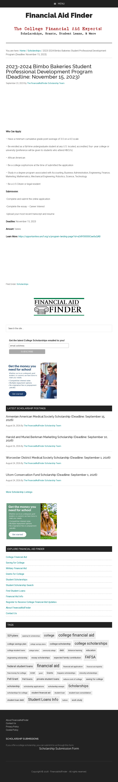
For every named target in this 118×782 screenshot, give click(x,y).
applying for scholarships (31, 636)
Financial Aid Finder (59, 15)
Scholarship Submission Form (59, 748)
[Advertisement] (59, 109)
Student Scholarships (16, 579)
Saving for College (15, 562)
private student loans (48, 679)
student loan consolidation (80, 693)
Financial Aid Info (14, 596)
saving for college (94, 679)
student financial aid (41, 692)
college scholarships (91, 643)
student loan (60, 693)
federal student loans (20, 666)
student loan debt (15, 700)
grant (41, 673)
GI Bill (32, 673)
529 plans (12, 635)
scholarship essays (56, 686)
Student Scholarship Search (20, 585)
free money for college (16, 673)
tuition (65, 700)
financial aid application (73, 667)
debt (62, 650)
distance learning (75, 650)
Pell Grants (27, 679)
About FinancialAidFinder (18, 607)
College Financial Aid (16, 557)
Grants (50, 673)
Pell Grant (12, 679)
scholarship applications (34, 687)
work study (77, 700)
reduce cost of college (72, 679)
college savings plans (38, 644)
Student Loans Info (43, 699)
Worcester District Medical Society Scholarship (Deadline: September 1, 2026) (58, 457)
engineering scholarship (17, 658)
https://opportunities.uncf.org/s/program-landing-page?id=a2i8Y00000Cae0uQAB (59, 236)
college (49, 635)
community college (49, 650)
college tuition (34, 650)
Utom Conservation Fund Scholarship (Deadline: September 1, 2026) (51, 475)
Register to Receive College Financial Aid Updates (31, 602)
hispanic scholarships (66, 673)
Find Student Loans (15, 590)
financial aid (48, 665)
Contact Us (11, 613)
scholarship (13, 686)
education (91, 650)
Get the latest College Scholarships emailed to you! (37, 340)
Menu (61, 3)
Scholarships (22, 284)
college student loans (16, 650)
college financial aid (76, 635)
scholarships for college (17, 693)
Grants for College (15, 574)
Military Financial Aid (16, 568)
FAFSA (90, 657)
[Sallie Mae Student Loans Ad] (31, 397)
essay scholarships (41, 658)
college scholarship (60, 643)
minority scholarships (88, 673)
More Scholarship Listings (19, 492)
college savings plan (16, 644)
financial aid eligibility (94, 667)
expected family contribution (67, 658)
